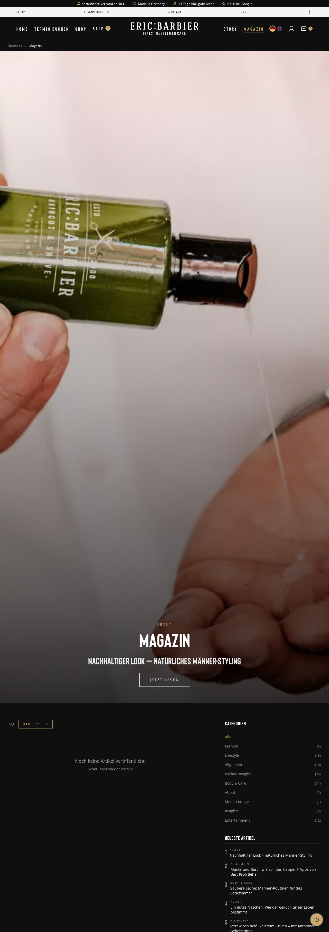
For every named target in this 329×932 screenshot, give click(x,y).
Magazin (254, 28)
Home (22, 28)
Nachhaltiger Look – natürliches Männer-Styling (271, 855)
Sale (101, 28)
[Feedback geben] (316, 919)
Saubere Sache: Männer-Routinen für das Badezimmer (266, 890)
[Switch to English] (279, 28)
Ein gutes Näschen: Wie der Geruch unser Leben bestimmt (272, 910)
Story (230, 28)
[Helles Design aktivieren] (309, 12)
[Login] (291, 28)
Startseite (15, 45)
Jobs (244, 12)
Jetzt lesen (164, 679)
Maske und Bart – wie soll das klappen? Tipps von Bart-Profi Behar (273, 872)
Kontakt (174, 12)
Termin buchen (96, 12)
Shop (20, 12)
